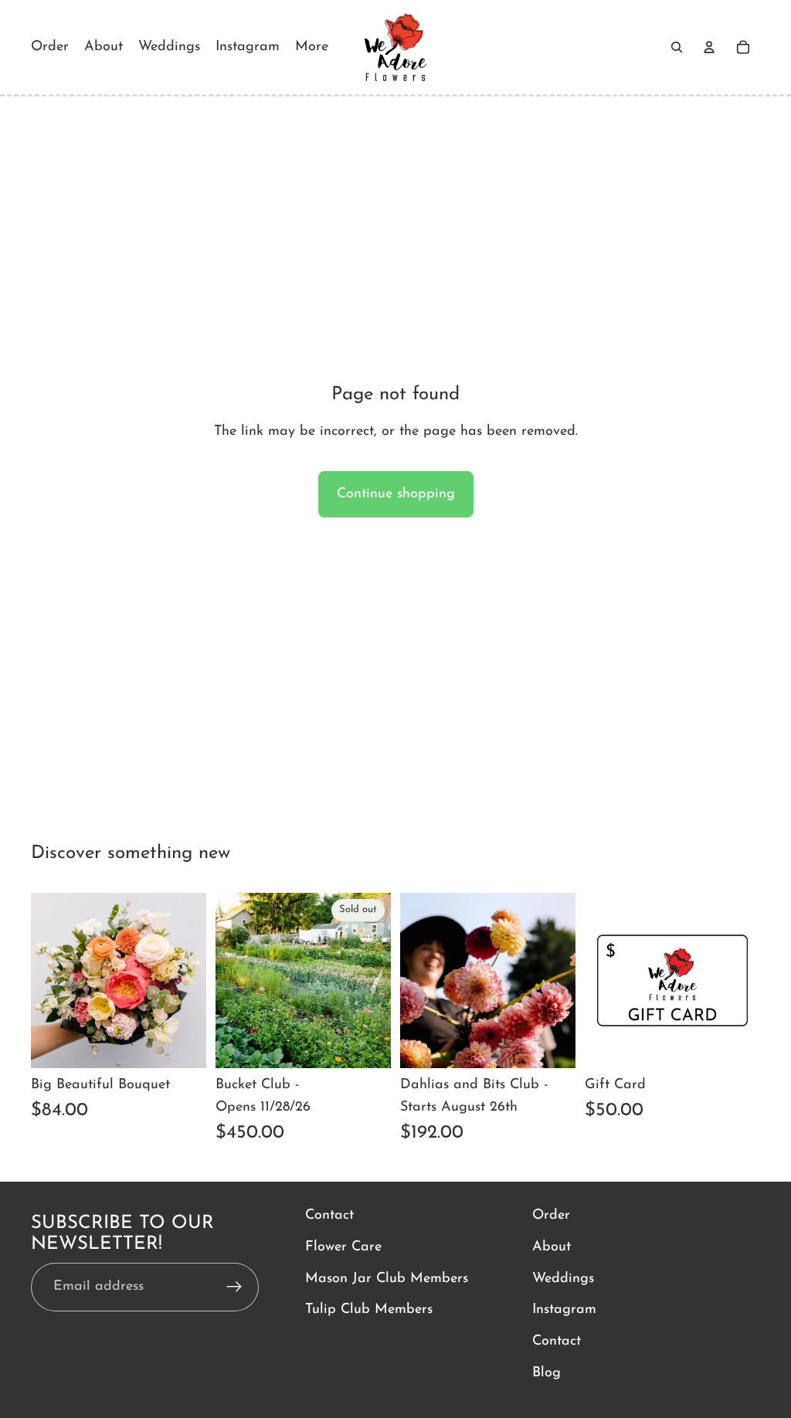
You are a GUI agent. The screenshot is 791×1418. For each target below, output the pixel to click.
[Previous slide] (233, 981)
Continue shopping (396, 494)
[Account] (709, 47)
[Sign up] (234, 1287)
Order (551, 1216)
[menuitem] (311, 47)
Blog (546, 1373)
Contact (329, 1216)
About (551, 1246)
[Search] (677, 47)
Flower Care (343, 1246)
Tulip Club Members (369, 1310)
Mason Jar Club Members (386, 1278)
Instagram (564, 1310)
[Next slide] (374, 981)
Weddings (563, 1278)
